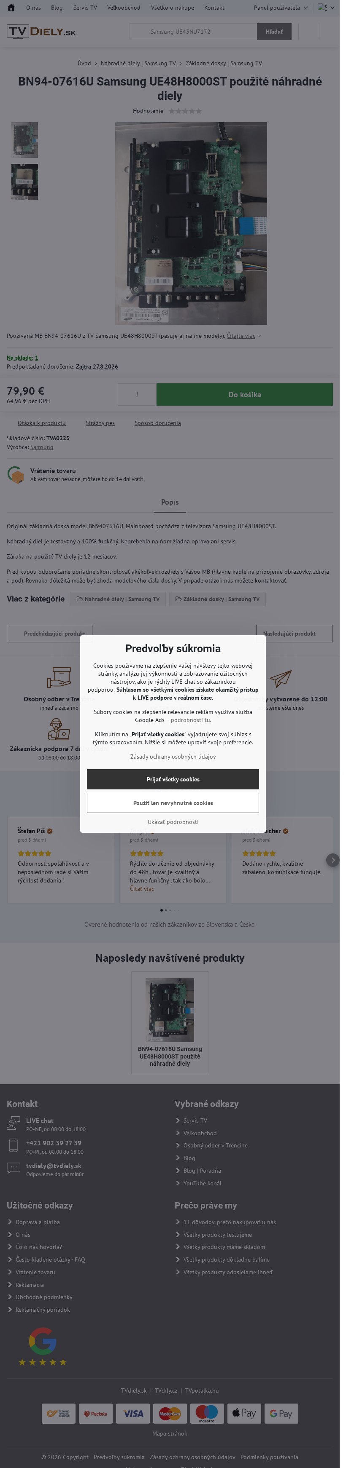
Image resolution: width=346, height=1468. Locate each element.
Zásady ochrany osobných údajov (173, 756)
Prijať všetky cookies (173, 779)
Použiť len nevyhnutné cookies (173, 803)
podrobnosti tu (190, 720)
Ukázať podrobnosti (173, 822)
